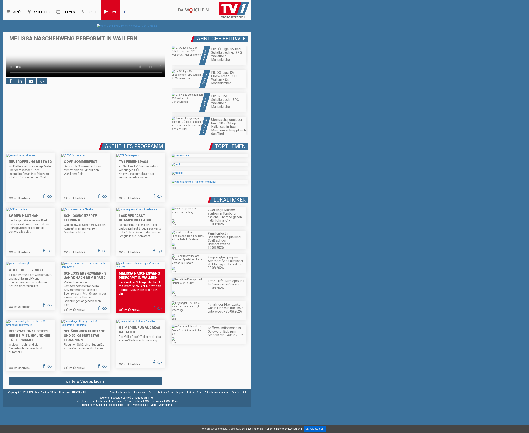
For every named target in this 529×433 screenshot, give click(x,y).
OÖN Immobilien (154, 401)
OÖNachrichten (134, 401)
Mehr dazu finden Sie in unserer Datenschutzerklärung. (271, 428)
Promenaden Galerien (93, 404)
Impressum (140, 392)
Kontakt (128, 392)
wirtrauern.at (166, 404)
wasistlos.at (140, 404)
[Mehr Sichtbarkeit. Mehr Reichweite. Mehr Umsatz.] (127, 25)
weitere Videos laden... (85, 381)
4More (152, 404)
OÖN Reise (172, 401)
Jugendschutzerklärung (189, 392)
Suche (92, 12)
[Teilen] (31, 81)
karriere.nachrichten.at (95, 401)
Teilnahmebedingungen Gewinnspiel (225, 392)
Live (114, 12)
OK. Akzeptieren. (314, 428)
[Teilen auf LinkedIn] (20, 81)
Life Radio (116, 401)
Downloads (116, 392)
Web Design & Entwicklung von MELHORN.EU (60, 392)
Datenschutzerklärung (161, 392)
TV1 (77, 401)
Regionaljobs (115, 404)
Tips (127, 404)
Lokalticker (230, 200)
